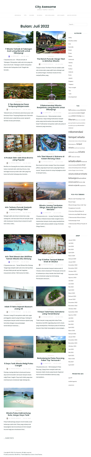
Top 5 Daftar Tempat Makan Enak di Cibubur (51, 260)
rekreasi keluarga (82, 141)
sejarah (70, 78)
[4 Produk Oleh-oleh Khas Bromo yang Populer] (18, 143)
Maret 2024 (71, 255)
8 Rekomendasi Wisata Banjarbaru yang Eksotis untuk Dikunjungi (51, 107)
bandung (73, 110)
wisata (76, 152)
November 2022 (72, 305)
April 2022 (71, 327)
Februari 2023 (72, 296)
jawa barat (74, 113)
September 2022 (73, 312)
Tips (25, 15)
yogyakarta (83, 185)
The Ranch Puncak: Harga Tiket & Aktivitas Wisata (51, 60)
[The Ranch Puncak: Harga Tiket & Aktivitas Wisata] (51, 42)
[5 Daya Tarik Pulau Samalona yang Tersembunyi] (51, 296)
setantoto (71, 385)
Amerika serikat (72, 40)
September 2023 (73, 274)
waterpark (71, 152)
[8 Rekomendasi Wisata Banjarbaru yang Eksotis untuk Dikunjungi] (51, 91)
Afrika (70, 37)
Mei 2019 (71, 361)
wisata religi (82, 182)
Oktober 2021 (72, 346)
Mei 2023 (71, 287)
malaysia (70, 72)
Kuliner (31, 15)
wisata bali (84, 161)
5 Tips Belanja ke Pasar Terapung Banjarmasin (18, 105)
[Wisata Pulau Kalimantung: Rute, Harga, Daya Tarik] (18, 397)
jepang (70, 116)
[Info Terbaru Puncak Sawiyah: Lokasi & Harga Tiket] (18, 191)
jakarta (70, 113)
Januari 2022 (71, 336)
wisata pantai (73, 182)
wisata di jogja (71, 170)
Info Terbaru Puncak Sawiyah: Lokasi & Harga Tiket (18, 208)
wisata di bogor (82, 167)
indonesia (83, 110)
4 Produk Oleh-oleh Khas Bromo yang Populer (18, 158)
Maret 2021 (71, 358)
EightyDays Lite (29, 454)
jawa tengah (81, 113)
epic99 (70, 377)
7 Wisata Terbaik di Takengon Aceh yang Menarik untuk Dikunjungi (18, 51)
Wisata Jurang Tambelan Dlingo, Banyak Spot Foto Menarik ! (51, 207)
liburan (71, 119)
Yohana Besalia (47, 64)
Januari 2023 (71, 299)
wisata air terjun (75, 156)
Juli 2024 (70, 243)
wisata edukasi (74, 174)
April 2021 (71, 355)
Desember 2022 (72, 302)
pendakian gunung (72, 125)
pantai (78, 123)
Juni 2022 (71, 321)
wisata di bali (81, 165)
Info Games (60, 15)
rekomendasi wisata (73, 141)
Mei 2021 (71, 352)
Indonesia (18, 15)
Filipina (70, 56)
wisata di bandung (73, 167)
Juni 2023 (71, 283)
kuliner (83, 116)
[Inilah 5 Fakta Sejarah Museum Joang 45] (18, 293)
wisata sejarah (73, 185)
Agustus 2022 (72, 315)
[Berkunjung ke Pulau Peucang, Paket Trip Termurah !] (51, 344)
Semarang (71, 144)
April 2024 (71, 252)
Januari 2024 (71, 262)
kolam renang (76, 116)
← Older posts (9, 438)
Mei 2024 (71, 249)
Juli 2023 (70, 280)
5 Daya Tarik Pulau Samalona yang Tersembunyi (51, 312)
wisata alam (74, 161)
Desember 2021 (72, 340)
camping (78, 110)
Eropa (70, 53)
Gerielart (15, 56)
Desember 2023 (72, 265)
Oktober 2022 (72, 308)
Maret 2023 (71, 293)
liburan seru (78, 119)
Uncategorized (72, 97)
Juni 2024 (71, 246)
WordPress (18, 454)
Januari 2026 (71, 240)
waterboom (82, 147)
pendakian (82, 123)
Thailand (70, 84)
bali (69, 110)
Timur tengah (72, 87)
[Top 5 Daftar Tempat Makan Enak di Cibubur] (51, 244)
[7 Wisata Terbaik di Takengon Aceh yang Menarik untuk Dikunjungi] (18, 37)
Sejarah (39, 15)
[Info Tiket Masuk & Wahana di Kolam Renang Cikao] (51, 142)
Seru (75, 144)
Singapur (70, 81)
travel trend (76, 148)
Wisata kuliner (81, 178)
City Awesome (45, 7)
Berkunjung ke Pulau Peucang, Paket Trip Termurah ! (51, 359)
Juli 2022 (70, 318)
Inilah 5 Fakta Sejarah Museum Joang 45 (18, 307)
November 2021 (72, 343)
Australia (70, 47)
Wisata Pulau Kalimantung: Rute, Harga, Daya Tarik (18, 414)
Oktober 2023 (72, 271)
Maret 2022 (71, 330)
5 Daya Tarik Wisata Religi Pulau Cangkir (18, 364)
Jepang (70, 62)
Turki (69, 93)
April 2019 (71, 365)
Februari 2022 (72, 333)
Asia (69, 44)
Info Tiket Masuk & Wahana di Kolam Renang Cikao (50, 157)
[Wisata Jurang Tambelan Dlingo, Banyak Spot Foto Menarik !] (51, 191)
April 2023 (71, 290)
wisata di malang (79, 170)
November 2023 (72, 268)
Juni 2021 (71, 349)
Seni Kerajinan (49, 15)
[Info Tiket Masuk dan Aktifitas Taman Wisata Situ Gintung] (18, 242)
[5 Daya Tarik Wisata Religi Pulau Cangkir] (18, 347)
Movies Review (71, 15)
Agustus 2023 (72, 277)
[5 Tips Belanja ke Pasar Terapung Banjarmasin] (18, 91)
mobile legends (72, 381)
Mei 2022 (71, 324)
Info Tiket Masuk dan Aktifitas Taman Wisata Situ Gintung (18, 257)
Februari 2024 (72, 259)
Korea (70, 65)
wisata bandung (72, 165)
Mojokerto (74, 123)
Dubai (70, 50)
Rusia (69, 75)
